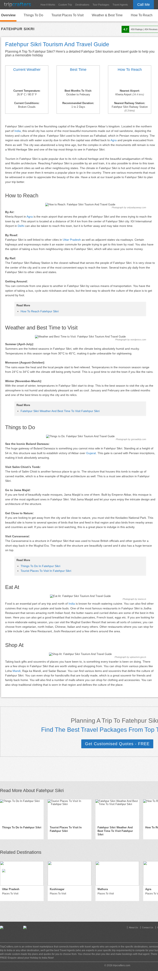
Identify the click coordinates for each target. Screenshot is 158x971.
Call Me (143, 4)
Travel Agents (120, 4)
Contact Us (147, 927)
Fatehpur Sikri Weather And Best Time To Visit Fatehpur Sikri (60, 411)
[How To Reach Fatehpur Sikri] (130, 81)
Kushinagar (57, 889)
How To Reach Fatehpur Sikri (40, 311)
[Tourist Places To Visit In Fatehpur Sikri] (69, 811)
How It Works (48, 4)
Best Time (78, 69)
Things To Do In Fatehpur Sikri (40, 566)
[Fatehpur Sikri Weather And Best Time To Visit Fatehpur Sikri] (27, 81)
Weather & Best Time (107, 15)
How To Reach (141, 15)
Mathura (103, 889)
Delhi (21, 225)
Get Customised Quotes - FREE (117, 743)
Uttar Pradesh (72, 239)
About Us (133, 927)
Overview (8, 15)
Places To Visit (10, 893)
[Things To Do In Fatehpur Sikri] (22, 811)
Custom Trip (65, 4)
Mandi (17, 671)
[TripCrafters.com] (17, 4)
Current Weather (27, 69)
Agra (113, 140)
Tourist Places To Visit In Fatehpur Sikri (46, 570)
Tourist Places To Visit (67, 15)
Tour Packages (101, 4)
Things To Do (33, 15)
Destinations (82, 4)
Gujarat (91, 453)
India (17, 131)
